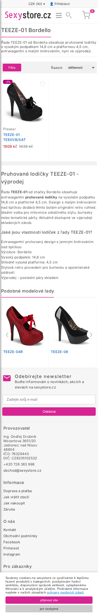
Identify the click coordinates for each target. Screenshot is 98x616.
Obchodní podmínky (20, 536)
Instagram (11, 554)
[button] (43, 84)
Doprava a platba (17, 491)
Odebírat (49, 411)
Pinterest (11, 548)
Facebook (11, 542)
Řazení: (57, 68)
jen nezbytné (49, 609)
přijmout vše (49, 600)
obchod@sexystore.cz (22, 470)
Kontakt (9, 530)
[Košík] (86, 15)
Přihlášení (62, 4)
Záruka (9, 509)
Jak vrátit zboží (16, 497)
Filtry (11, 67)
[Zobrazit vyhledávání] (67, 15)
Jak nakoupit (14, 503)
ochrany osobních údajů (65, 592)
